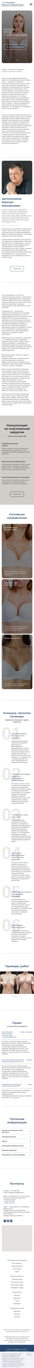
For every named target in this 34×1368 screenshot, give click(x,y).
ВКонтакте (17, 1311)
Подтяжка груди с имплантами (11, 584)
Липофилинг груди (17, 1287)
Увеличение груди (17, 1282)
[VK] (8, 1221)
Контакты (17, 1317)
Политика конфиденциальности (17, 1349)
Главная (4, 69)
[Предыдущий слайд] (1, 983)
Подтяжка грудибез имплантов (11, 529)
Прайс (17, 1271)
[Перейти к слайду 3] (15, 996)
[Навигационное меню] (31, 4)
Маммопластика (17, 1276)
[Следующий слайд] (32, 983)
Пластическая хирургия (16, 69)
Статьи (17, 1301)
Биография (17, 1303)
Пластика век (17, 1269)
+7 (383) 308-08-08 (9, 1201)
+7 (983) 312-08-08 (9, 1203)
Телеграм (17, 1314)
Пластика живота (17, 1266)
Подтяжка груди (17, 1279)
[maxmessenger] (11, 1221)
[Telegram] (5, 1221)
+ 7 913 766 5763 (14, 1191)
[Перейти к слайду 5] (18, 996)
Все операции (17, 1263)
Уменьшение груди (17, 1285)
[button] (15, 47)
